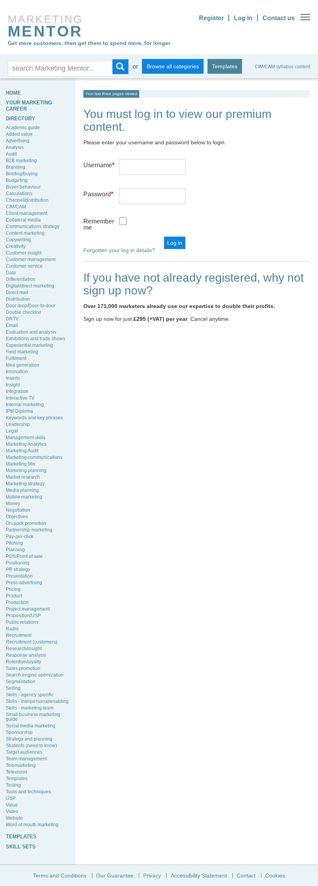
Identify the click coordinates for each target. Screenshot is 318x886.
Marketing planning (26, 470)
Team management (26, 758)
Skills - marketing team (30, 708)
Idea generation (22, 365)
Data (11, 272)
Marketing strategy (25, 483)
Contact (246, 875)
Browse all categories (173, 66)
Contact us (279, 18)
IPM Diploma (19, 411)
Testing (13, 785)
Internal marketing (25, 404)
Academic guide (23, 127)
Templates (224, 66)
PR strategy (18, 569)
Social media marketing (30, 726)
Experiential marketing (29, 345)
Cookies (275, 875)
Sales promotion (23, 668)
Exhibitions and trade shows (35, 338)
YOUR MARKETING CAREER (29, 105)
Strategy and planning (29, 739)
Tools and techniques (28, 791)
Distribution (18, 299)
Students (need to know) (31, 745)
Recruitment (18, 635)
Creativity (16, 246)
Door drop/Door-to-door (30, 305)
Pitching (14, 543)
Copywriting (18, 239)
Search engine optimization (35, 675)
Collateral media (23, 220)
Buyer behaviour (23, 187)
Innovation (17, 371)
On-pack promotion (26, 523)
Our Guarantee (114, 875)
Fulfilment (16, 358)
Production (17, 602)
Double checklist (23, 312)
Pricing (13, 589)
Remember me (98, 224)
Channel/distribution (27, 200)
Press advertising (24, 582)
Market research (23, 477)
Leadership (18, 424)
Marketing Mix (20, 464)
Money (13, 503)
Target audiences (24, 752)
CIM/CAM (16, 206)
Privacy (152, 875)
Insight (13, 385)
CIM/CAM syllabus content (282, 66)
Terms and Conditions (59, 875)
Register (211, 18)
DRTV (12, 319)
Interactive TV (20, 398)
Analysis (15, 147)
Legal (12, 431)
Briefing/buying (22, 174)
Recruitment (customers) (31, 642)
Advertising (17, 141)
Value (12, 805)
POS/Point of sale (24, 556)
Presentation (19, 576)
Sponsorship (19, 732)
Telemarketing (21, 765)
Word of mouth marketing (32, 824)
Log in (243, 18)
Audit (11, 154)
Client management (26, 213)
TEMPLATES (21, 836)
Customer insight (23, 253)
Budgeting (17, 180)
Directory (20, 118)
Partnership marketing (29, 530)
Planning (15, 549)
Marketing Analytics (26, 444)
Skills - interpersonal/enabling (37, 701)
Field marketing (22, 352)
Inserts (13, 378)
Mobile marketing (24, 497)
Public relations (22, 622)
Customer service (24, 266)
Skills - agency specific (30, 694)
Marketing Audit (22, 450)
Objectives (17, 516)
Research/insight (23, 648)
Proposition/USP (23, 615)
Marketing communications (34, 457)
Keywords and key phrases (34, 418)
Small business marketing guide (33, 717)
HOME (13, 93)
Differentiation (20, 279)
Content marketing (25, 233)
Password (98, 194)
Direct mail (17, 292)
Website (14, 818)
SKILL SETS (21, 847)
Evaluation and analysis (31, 332)
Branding (15, 167)
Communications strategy (32, 226)
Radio (12, 629)
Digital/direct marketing (30, 286)
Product (14, 596)
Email (12, 325)
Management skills (25, 437)
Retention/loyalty (23, 661)
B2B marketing (21, 160)
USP (11, 798)
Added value (19, 134)
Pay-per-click (19, 536)
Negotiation (18, 510)
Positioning (17, 563)
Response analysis (26, 655)
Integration (17, 391)
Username (98, 165)
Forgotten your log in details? (119, 250)
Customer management (30, 259)
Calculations (19, 193)
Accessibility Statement (199, 875)
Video (12, 811)
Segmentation (20, 681)
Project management (28, 609)
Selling (13, 688)
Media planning (22, 490)
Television (16, 772)
